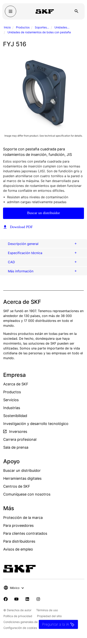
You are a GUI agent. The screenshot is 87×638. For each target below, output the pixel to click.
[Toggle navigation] (10, 11)
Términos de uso (47, 610)
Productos (23, 27)
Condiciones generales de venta (24, 622)
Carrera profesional (19, 439)
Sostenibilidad (15, 416)
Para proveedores (18, 525)
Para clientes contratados (25, 533)
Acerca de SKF (15, 384)
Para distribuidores (19, 541)
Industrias (11, 408)
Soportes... (42, 27)
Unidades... (61, 27)
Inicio (7, 27)
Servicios (11, 400)
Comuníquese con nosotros (26, 494)
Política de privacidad (17, 616)
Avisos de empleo (18, 549)
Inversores (17, 431)
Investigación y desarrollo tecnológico (35, 423)
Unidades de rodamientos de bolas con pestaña (39, 32)
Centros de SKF (16, 486)
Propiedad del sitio (49, 616)
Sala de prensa (15, 447)
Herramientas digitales (22, 478)
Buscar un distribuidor (43, 213)
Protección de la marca (23, 517)
